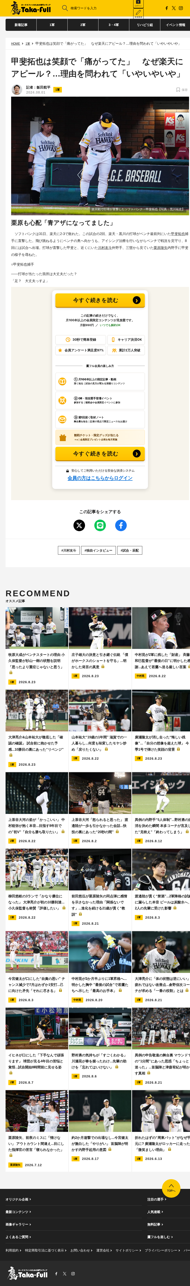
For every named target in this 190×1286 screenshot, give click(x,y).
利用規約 (12, 1250)
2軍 (83, 25)
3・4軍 (114, 25)
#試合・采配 (130, 550)
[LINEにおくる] (100, 525)
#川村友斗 (68, 550)
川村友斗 (105, 248)
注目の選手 (155, 1199)
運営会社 (102, 1250)
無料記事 (153, 1224)
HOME (15, 43)
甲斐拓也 (178, 234)
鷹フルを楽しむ (158, 1237)
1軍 (52, 25)
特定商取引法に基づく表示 (44, 1250)
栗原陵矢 (161, 248)
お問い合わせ (80, 1250)
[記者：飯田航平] (17, 89)
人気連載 (153, 1212)
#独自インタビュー (98, 550)
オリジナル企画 (17, 1199)
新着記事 (21, 25)
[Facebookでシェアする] (121, 525)
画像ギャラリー (17, 1224)
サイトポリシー (127, 1250)
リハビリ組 (145, 25)
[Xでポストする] (79, 525)
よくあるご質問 (17, 1237)
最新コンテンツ (17, 1212)
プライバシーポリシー (161, 1250)
